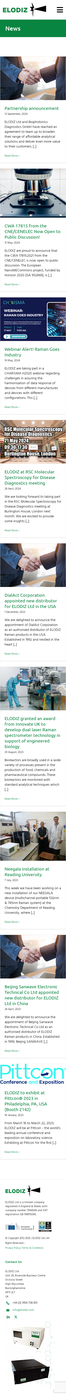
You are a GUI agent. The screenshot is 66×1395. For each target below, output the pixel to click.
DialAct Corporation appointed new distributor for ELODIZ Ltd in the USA (33, 565)
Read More (11, 156)
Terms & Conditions (32, 1248)
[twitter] (16, 1317)
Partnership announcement (33, 78)
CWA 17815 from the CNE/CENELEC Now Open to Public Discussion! (33, 193)
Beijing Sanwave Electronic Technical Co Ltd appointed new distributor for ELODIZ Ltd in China (33, 956)
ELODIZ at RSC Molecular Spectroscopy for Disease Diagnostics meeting (33, 441)
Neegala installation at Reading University (33, 836)
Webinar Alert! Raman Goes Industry (33, 319)
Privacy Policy (12, 1248)
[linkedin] (8, 1317)
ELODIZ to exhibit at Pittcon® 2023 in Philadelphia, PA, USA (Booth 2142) (33, 1074)
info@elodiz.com (23, 1310)
